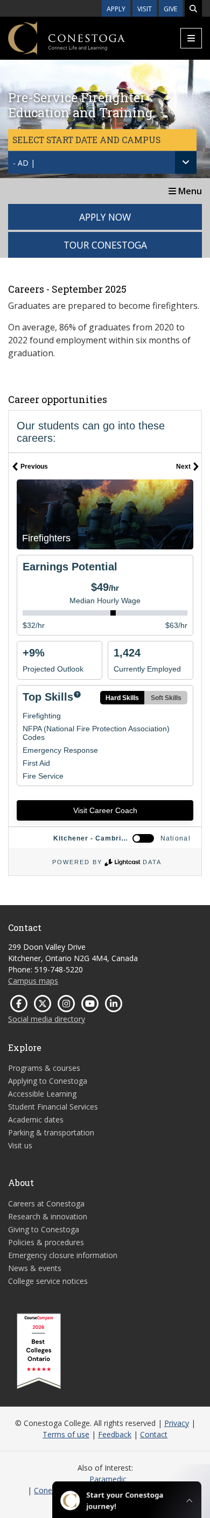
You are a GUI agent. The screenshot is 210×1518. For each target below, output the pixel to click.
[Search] (193, 8)
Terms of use (66, 1434)
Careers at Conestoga (46, 1203)
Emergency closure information (62, 1255)
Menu (189, 191)
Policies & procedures (46, 1242)
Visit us (20, 1145)
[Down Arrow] (186, 162)
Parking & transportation (51, 1132)
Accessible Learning (42, 1094)
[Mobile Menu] (191, 38)
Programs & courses (44, 1068)
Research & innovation (47, 1216)
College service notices (48, 1281)
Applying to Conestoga (47, 1081)
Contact (153, 1434)
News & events (34, 1268)
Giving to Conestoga (43, 1229)
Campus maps (33, 981)
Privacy (176, 1423)
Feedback (114, 1434)
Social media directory (46, 1019)
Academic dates (36, 1119)
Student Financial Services (53, 1107)
